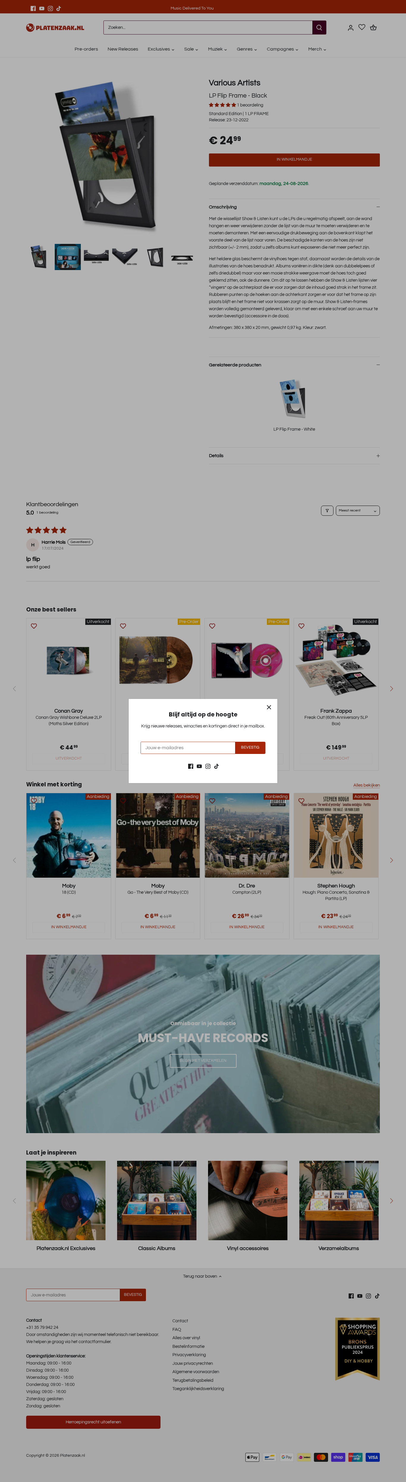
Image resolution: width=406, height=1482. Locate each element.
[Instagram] (207, 766)
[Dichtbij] (269, 707)
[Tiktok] (216, 766)
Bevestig (250, 747)
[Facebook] (190, 766)
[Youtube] (199, 766)
